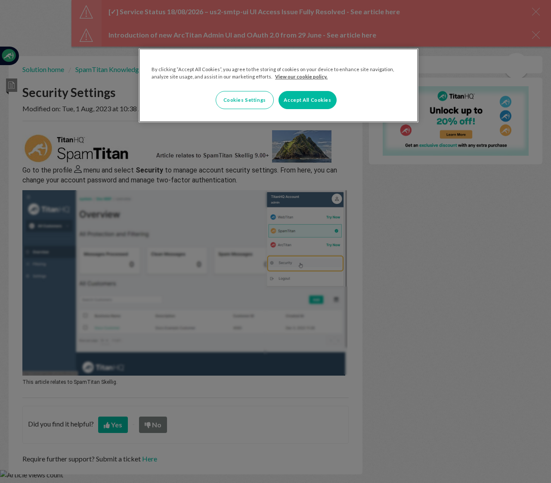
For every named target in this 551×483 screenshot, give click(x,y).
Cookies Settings (244, 100)
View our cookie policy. (301, 76)
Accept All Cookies (307, 100)
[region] (278, 85)
